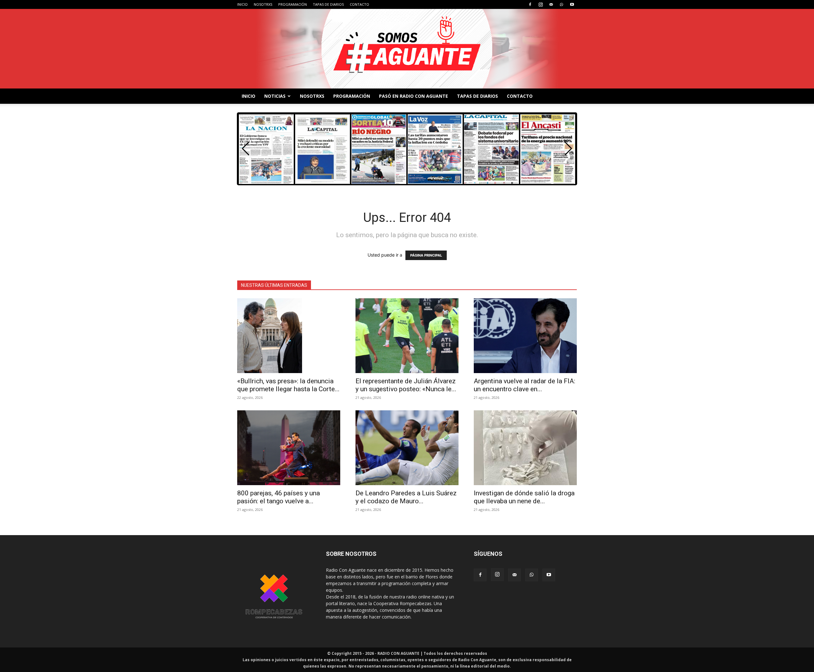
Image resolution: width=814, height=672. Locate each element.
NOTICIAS (275, 96)
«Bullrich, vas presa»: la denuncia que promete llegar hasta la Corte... (288, 385)
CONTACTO (359, 4)
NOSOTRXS (263, 4)
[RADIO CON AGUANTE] (407, 48)
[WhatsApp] (561, 4)
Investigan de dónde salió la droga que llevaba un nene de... (524, 497)
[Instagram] (540, 4)
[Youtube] (572, 4)
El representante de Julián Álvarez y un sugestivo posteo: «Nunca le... (405, 385)
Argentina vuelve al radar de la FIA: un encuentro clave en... (524, 385)
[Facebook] (530, 4)
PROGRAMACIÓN (292, 4)
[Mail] (551, 4)
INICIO (242, 4)
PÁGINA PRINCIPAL (426, 255)
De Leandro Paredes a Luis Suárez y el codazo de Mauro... (406, 497)
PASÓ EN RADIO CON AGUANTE (413, 96)
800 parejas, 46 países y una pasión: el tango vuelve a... (278, 497)
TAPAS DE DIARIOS (328, 4)
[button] (568, 149)
